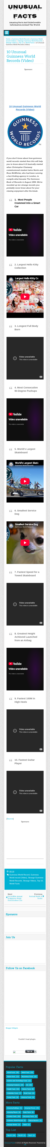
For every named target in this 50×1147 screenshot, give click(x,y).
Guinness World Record (19, 875)
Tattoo (25, 1124)
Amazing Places (12, 1112)
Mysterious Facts (27, 1076)
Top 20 (20, 1135)
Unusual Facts (25, 12)
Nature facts (11, 1076)
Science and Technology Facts (17, 1080)
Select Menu (6, 33)
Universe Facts (26, 1097)
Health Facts (11, 1089)
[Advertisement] (28, 87)
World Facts (14, 884)
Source (10, 819)
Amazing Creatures (13, 1085)
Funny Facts (11, 1097)
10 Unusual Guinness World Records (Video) (21, 56)
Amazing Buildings (13, 1108)
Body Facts (27, 1112)
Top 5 (30, 1135)
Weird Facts (25, 1072)
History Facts (26, 1089)
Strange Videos (29, 881)
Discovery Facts (28, 1116)
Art (27, 1085)
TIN (25, 1145)
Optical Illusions (34, 1120)
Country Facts (12, 1116)
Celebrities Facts (12, 1093)
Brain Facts (27, 1093)
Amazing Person (30, 1108)
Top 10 (40, 881)
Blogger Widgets (12, 1028)
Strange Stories (12, 1124)
